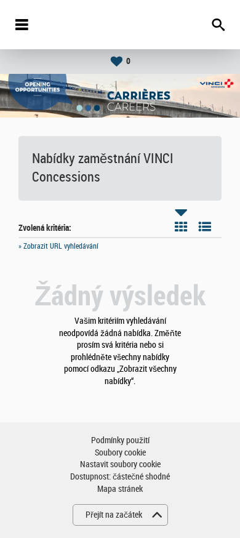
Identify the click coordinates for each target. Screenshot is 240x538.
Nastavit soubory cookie (120, 464)
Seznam (205, 226)
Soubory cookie (120, 453)
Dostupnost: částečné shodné (120, 477)
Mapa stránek (120, 489)
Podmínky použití (120, 440)
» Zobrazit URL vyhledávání (58, 246)
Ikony (181, 226)
